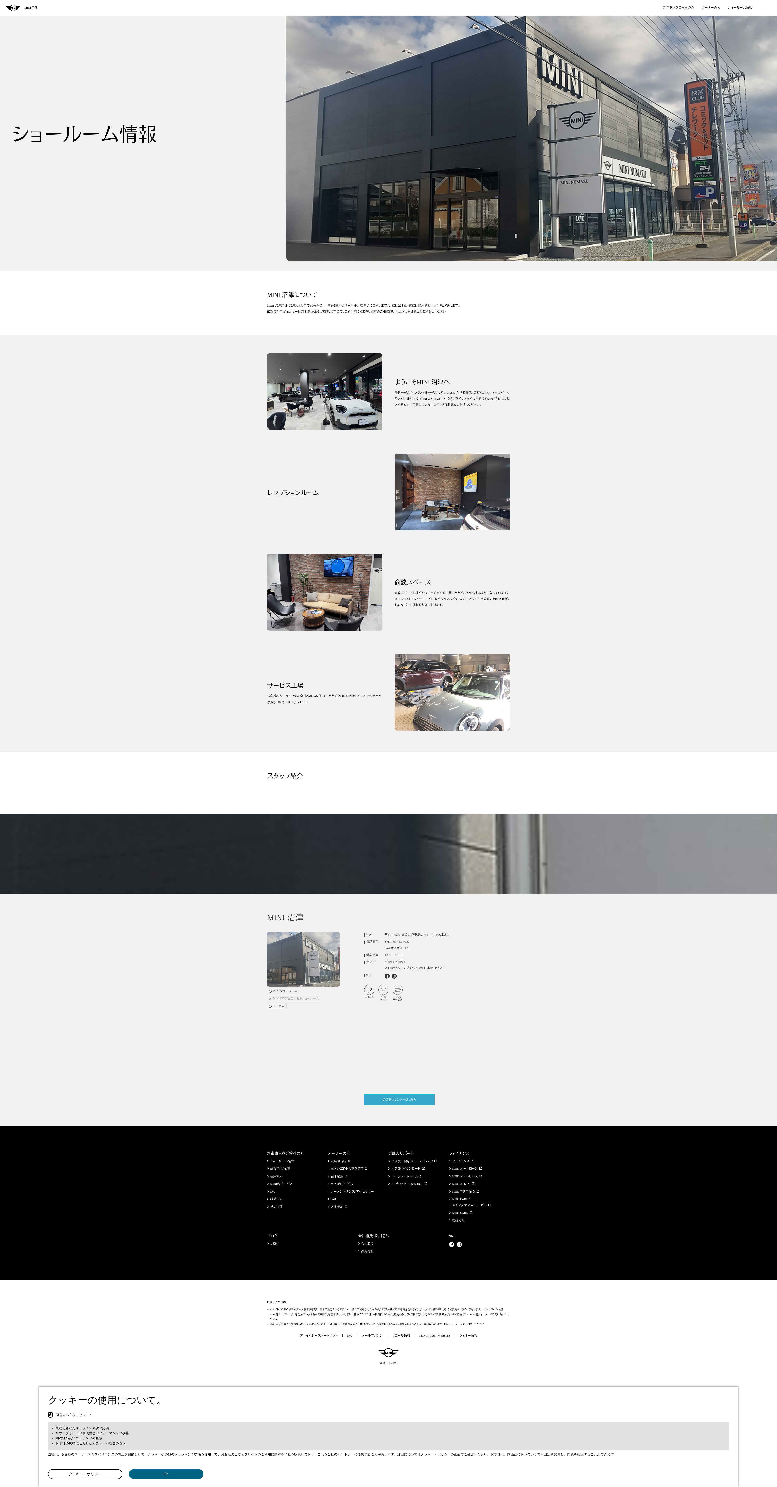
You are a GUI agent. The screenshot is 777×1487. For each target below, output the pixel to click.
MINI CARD (460, 1213)
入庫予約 (337, 1207)
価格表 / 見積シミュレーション (412, 1161)
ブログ (274, 1243)
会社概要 (367, 1243)
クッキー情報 (469, 1335)
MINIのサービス (281, 1184)
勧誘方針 (458, 1220)
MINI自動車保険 (463, 1191)
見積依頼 (276, 1207)
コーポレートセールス (406, 1176)
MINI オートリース (465, 1176)
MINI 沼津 (31, 8)
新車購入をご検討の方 (678, 8)
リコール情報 (401, 1335)
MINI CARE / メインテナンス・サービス (469, 1202)
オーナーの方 (711, 8)
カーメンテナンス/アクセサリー (352, 1191)
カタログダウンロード (406, 1169)
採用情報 (367, 1251)
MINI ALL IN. (461, 1184)
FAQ (272, 1191)
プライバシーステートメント (319, 1335)
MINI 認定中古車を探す (347, 1169)
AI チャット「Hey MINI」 (407, 1184)
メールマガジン (372, 1335)
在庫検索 (276, 1176)
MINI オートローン (465, 1169)
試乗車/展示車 (280, 1169)
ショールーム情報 (740, 8)
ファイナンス (460, 1161)
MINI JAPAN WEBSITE (434, 1335)
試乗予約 (276, 1199)
